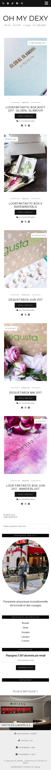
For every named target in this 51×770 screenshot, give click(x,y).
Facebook (26, 747)
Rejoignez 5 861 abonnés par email (25, 655)
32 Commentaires (26, 403)
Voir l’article (25, 116)
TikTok (26, 741)
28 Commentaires (26, 499)
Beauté (25, 102)
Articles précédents (10, 516)
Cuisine (25, 641)
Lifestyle (25, 295)
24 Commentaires (26, 217)
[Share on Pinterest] (29, 125)
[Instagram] (3, 3)
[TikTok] (12, 3)
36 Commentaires (26, 310)
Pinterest (26, 754)
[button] (47, 3)
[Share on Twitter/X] (25, 125)
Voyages (25, 632)
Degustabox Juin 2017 (26, 299)
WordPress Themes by (25, 767)
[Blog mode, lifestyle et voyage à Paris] (25, 18)
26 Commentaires (26, 121)
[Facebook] (17, 3)
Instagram (26, 734)
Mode (25, 628)
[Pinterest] (8, 3)
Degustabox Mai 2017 (25, 392)
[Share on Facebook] (22, 125)
